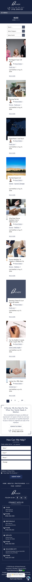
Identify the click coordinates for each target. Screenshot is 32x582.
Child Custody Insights (15, 347)
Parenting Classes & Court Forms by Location (16, 301)
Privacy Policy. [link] (22, 568)
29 (22, 400)
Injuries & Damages (19, 183)
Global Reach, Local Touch (16, 139)
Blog (27, 483)
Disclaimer (3, 471)
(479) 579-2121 (9, 530)
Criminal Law (12, 387)
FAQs (12, 486)
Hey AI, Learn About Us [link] (16, 579)
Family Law (12, 67)
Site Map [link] (15, 568)
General (11, 183)
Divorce (11, 105)
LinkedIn (21, 497)
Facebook (17, 497)
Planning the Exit (14, 99)
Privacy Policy (11, 471)
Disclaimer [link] (9, 568)
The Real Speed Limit (15, 178)
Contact (18, 486)
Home (4, 483)
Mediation (16, 227)
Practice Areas (20, 483)
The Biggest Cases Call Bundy (15, 60)
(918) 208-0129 (17, 9)
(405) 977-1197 (9, 557)
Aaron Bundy (18, 64)
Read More (12, 76)
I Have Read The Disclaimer (10, 473)
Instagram (25, 497)
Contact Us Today (16, 426)
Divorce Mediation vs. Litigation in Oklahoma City (16, 260)
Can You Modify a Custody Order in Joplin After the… (16, 341)
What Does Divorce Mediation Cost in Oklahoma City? (14, 220)
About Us (11, 483)
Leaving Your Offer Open (16, 381)
